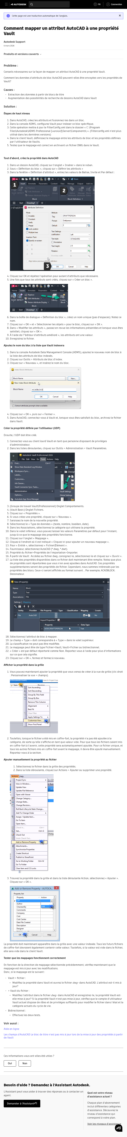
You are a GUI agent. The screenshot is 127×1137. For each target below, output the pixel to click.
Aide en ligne (11, 1029)
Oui (10, 1063)
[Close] (120, 15)
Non (24, 1063)
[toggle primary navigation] (8, 4)
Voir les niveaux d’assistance (104, 1124)
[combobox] (49, 4)
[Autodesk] (19, 4)
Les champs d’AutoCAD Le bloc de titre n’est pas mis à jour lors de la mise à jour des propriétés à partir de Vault (63, 1036)
